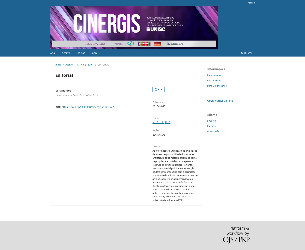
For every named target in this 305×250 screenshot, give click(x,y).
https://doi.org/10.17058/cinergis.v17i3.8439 (88, 107)
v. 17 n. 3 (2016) (85, 64)
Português (213, 131)
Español (212, 126)
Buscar (248, 53)
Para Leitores (214, 75)
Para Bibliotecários (217, 85)
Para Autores (214, 80)
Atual (53, 53)
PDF (159, 89)
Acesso (251, 2)
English (211, 121)
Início (58, 64)
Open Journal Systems (220, 100)
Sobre (94, 53)
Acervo (66, 53)
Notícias (80, 53)
